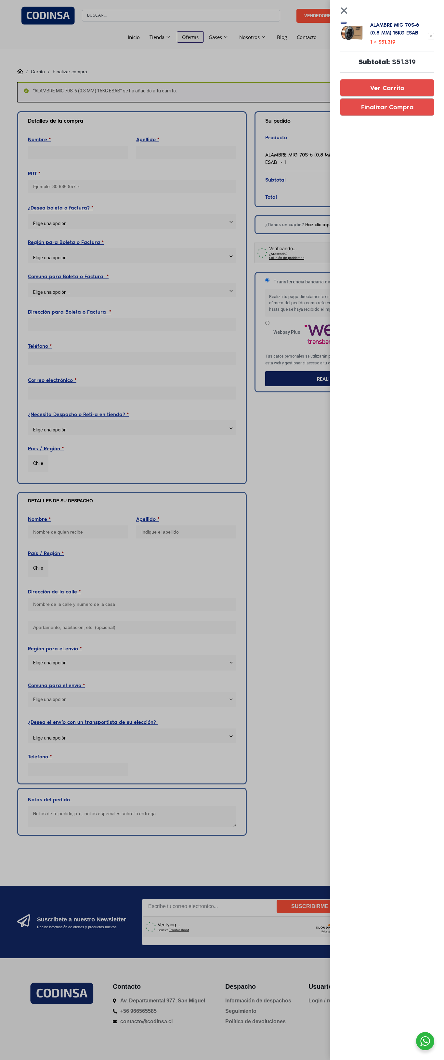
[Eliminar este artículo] (431, 36)
